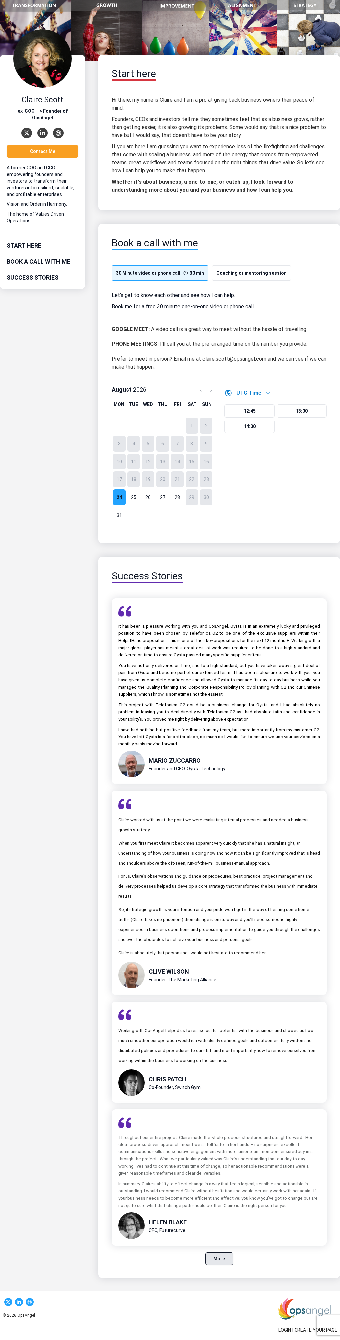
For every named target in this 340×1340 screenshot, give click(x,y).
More (219, 1258)
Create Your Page (316, 1330)
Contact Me (42, 151)
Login (284, 1330)
